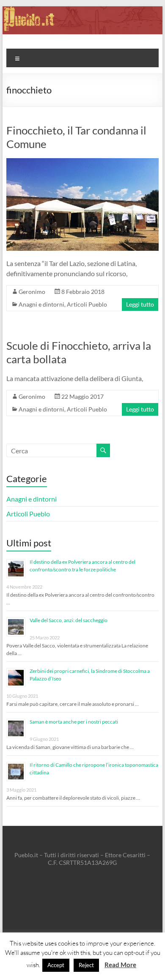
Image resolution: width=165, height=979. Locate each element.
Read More (120, 964)
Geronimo (32, 291)
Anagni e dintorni (41, 304)
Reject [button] (86, 965)
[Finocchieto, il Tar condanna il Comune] (82, 162)
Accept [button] (55, 965)
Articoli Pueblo (87, 304)
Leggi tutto (140, 304)
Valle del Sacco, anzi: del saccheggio (68, 620)
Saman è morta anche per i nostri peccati (74, 721)
